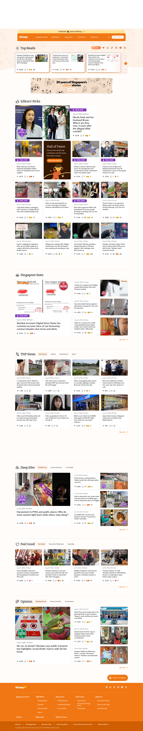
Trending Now (42, 700)
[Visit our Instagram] (116, 48)
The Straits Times (46, 724)
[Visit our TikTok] (112, 48)
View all (122, 339)
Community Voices (63, 704)
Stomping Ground (103, 700)
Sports (40, 712)
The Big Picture (62, 700)
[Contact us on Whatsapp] (108, 48)
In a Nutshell (61, 708)
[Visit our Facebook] (120, 48)
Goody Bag (81, 708)
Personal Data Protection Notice (83, 724)
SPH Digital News (31, 724)
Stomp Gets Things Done (83, 704)
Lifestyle (40, 704)
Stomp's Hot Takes (103, 704)
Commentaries (102, 708)
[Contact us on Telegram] (103, 48)
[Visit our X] (125, 48)
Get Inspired (81, 700)
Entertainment (42, 708)
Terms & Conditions (62, 724)
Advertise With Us (103, 724)
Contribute (119, 37)
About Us (18, 724)
